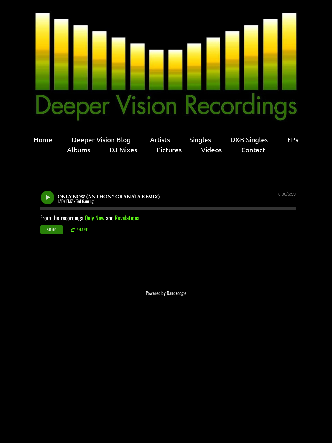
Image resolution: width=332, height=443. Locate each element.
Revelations (127, 217)
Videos (211, 150)
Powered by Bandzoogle (166, 292)
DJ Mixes (123, 150)
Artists (160, 140)
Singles (200, 140)
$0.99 (52, 229)
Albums (78, 150)
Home (43, 140)
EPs (292, 140)
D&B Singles (249, 140)
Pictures (169, 150)
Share (82, 229)
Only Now (95, 217)
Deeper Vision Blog (101, 140)
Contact (253, 150)
